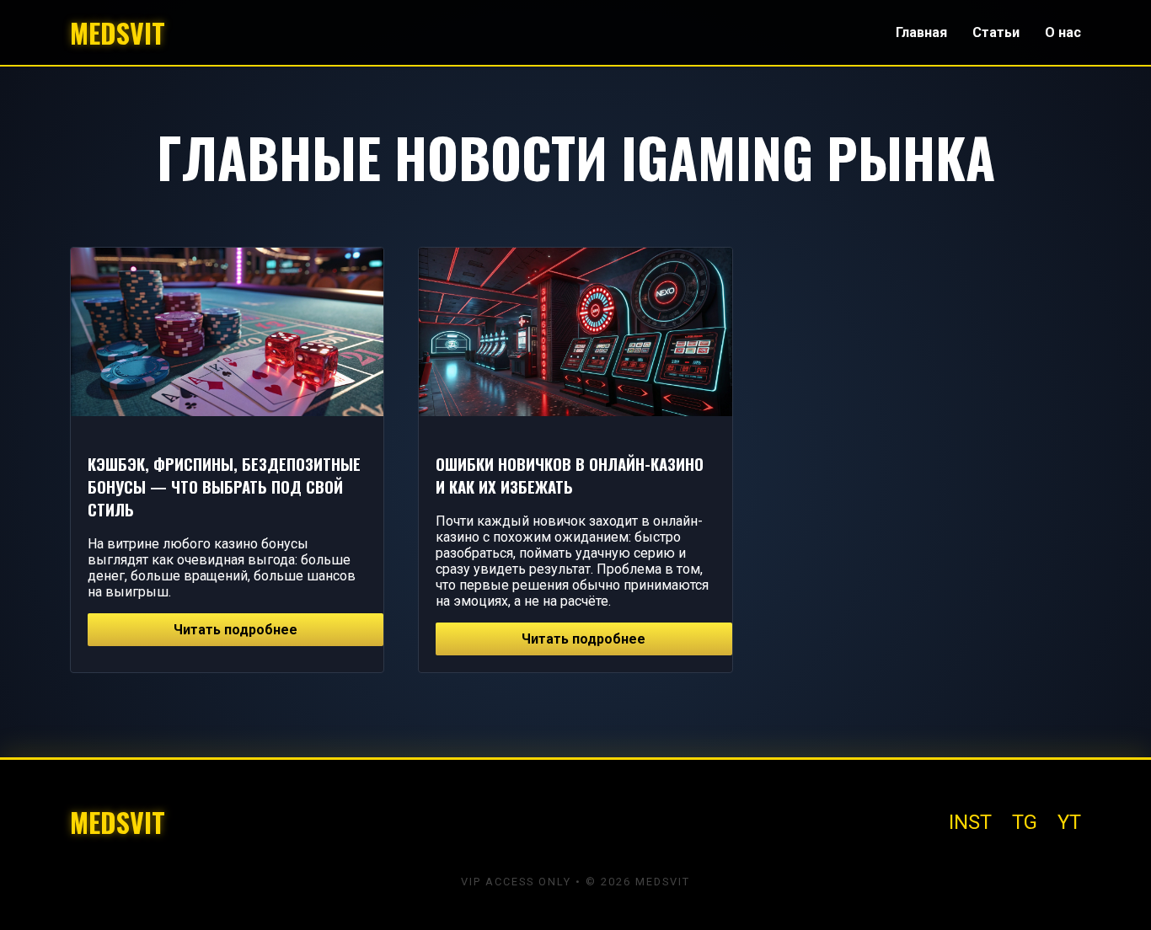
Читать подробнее (235, 630)
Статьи (996, 32)
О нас (1063, 32)
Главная (921, 32)
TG (1024, 822)
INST (970, 822)
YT (1069, 822)
